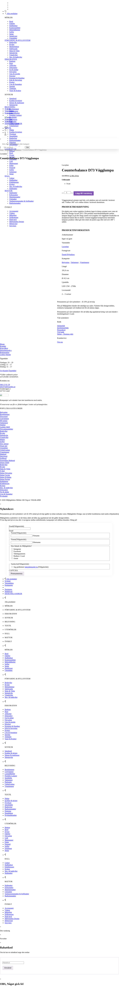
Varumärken (9, 111)
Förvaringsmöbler (6, 429)
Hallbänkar (13, 26)
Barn (11, 63)
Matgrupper (9, 840)
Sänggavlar (13, 105)
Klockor (12, 76)
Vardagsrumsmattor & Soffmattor (17, 894)
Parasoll (7, 844)
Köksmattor (9, 888)
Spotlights (13, 117)
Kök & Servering (15, 80)
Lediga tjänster (5, 355)
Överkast (12, 134)
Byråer (11, 44)
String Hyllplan (5, 477)
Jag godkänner (26, 567)
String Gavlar (5, 475)
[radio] (92, 184)
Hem (1, 150)
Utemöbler (13, 38)
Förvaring (13, 72)
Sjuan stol (3, 446)
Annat (15, 558)
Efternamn (36, 542)
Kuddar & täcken (15, 101)
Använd (7, 968)
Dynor (7, 832)
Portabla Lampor (15, 115)
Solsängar (8, 848)
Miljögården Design (12, 919)
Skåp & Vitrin (14, 51)
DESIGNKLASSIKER (13, 124)
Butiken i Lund (19, 556)
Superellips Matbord (7, 460)
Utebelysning (5, 450)
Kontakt (3, 346)
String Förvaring (6, 473)
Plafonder (12, 122)
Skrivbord (3, 456)
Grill (11, 161)
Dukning (12, 142)
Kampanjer (9, 113)
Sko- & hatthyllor (15, 57)
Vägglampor (13, 126)
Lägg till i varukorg (83, 193)
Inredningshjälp (63, 328)
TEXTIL (8, 128)
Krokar (2, 486)
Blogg (2, 344)
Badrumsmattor (15, 140)
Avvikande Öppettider (8, 371)
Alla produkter (11, 14)
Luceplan (65, 247)
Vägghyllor (13, 55)
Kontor (12, 82)
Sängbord (12, 98)
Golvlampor (13, 111)
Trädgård (12, 88)
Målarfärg (8, 912)
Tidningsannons (19, 554)
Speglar (12, 86)
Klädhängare (4, 484)
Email (16, 526)
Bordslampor (14, 109)
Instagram (17, 549)
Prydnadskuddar (11, 815)
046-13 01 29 (5, 385)
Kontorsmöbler (14, 28)
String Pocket (5, 479)
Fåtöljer (12, 24)
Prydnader (4, 496)
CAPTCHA (13, 570)
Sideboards (13, 49)
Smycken (8, 923)
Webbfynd (8, 121)
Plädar (11, 130)
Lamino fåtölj (5, 427)
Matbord (3, 454)
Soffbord (3, 458)
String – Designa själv (65, 334)
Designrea (8, 119)
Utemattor (8, 892)
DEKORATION (11, 59)
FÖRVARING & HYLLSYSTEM (17, 40)
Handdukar (9, 813)
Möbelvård (9, 921)
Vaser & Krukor (15, 91)
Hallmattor (8, 873)
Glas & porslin (14, 74)
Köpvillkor (4, 348)
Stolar (11, 34)
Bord (11, 21)
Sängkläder (13, 136)
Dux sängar (4, 444)
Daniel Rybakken (68, 255)
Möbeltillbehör (14, 30)
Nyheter (8, 109)
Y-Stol (2, 471)
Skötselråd (61, 326)
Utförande (66, 180)
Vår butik (60, 332)
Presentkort (61, 330)
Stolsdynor (13, 36)
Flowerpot (4, 417)
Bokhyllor (13, 42)
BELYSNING (10, 107)
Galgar (7, 863)
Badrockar (13, 138)
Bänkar (12, 151)
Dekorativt (13, 68)
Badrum (12, 61)
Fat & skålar (13, 70)
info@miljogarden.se (7, 387)
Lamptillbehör (14, 113)
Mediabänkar (14, 47)
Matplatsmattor (10, 890)
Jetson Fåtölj (4, 463)
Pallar (7, 842)
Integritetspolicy (6, 350)
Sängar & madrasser (16, 103)
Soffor (11, 32)
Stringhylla (13, 53)
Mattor (2, 440)
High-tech (8, 917)
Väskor (7, 910)
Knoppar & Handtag (16, 78)
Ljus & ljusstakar (15, 84)
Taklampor (13, 119)
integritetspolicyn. (31, 567)
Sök (27, 147)
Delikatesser (9, 914)
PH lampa (3, 421)
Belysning (8, 150)
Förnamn (36, 536)
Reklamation (4, 353)
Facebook (17, 551)
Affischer (12, 65)
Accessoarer (9, 908)
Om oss (60, 342)
